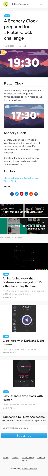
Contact (15, 457)
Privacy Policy (28, 457)
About (6, 457)
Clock (7, 16)
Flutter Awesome (20, 4)
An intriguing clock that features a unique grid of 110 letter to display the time (22, 282)
